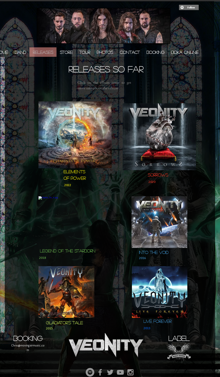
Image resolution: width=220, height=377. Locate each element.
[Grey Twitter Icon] (110, 372)
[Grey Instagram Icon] (130, 372)
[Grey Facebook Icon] (100, 372)
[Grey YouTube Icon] (120, 372)
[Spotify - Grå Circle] (90, 372)
